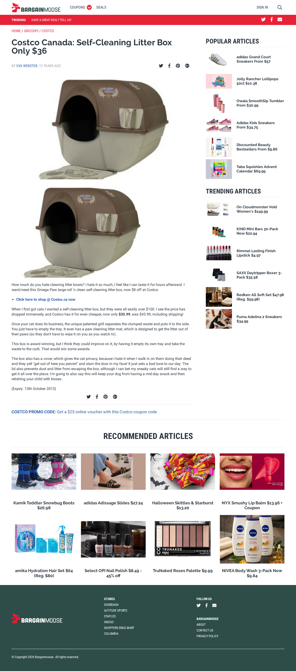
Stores (109, 599)
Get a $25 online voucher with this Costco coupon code (107, 411)
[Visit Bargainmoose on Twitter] (263, 20)
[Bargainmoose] (36, 7)
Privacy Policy (207, 636)
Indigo (109, 622)
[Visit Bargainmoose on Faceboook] (271, 20)
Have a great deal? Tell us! (51, 20)
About (201, 624)
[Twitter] (161, 66)
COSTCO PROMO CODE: (34, 411)
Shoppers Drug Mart (119, 628)
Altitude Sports (115, 610)
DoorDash (111, 605)
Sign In (262, 7)
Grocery (31, 31)
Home (16, 31)
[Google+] (187, 66)
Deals (101, 7)
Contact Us (205, 630)
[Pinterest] (178, 66)
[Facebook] (169, 66)
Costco (48, 31)
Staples (110, 616)
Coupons (77, 7)
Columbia (111, 633)
